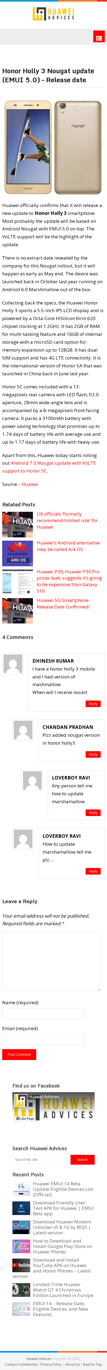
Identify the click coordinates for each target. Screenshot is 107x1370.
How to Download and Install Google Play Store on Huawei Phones (62, 1246)
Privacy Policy (51, 1364)
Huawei (30, 484)
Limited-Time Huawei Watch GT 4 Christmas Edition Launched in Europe (63, 1289)
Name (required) (20, 1002)
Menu (99, 36)
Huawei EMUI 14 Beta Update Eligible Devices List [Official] (63, 1189)
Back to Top (92, 1364)
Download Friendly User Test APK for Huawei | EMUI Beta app (63, 1208)
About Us (72, 1364)
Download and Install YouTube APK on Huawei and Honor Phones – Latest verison (51, 1268)
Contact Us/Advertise (22, 1364)
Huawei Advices (39, 1358)
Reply (93, 703)
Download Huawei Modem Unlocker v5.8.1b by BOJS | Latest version (62, 1227)
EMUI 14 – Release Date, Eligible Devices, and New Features (60, 1308)
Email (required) (20, 1028)
